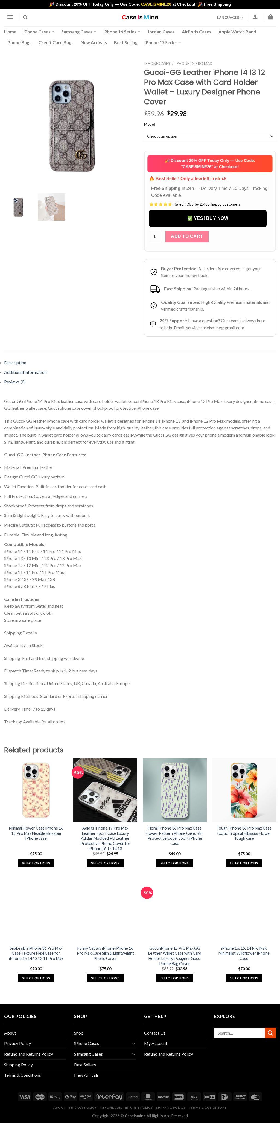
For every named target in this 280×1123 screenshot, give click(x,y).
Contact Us (154, 1032)
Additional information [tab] (25, 372)
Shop (78, 1032)
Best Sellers (85, 1064)
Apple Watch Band (237, 31)
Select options (36, 863)
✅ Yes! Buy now (207, 218)
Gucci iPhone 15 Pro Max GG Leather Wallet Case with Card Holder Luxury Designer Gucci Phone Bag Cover (174, 956)
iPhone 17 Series (161, 42)
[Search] (25, 17)
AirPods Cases (196, 31)
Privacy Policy (17, 1043)
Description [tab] (15, 362)
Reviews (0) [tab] (15, 381)
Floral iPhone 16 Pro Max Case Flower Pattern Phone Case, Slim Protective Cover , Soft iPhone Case (174, 836)
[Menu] (10, 17)
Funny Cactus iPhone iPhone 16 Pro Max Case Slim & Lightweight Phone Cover (105, 953)
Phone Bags (19, 42)
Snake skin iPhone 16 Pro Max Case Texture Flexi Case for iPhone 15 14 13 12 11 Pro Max (36, 953)
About (10, 1032)
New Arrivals (94, 42)
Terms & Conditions (22, 1075)
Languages (228, 17)
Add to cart (187, 236)
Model (149, 124)
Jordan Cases (161, 31)
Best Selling (126, 42)
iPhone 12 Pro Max (193, 63)
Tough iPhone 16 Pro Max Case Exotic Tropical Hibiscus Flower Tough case (244, 833)
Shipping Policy (18, 1064)
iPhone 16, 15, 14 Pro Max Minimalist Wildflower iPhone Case (244, 953)
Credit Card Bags (56, 42)
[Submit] (270, 1033)
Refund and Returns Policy (28, 1053)
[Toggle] (134, 1043)
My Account (155, 1043)
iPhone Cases (37, 31)
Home (10, 31)
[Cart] (270, 16)
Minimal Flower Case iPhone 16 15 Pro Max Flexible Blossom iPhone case (36, 833)
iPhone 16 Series (119, 31)
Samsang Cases (77, 31)
